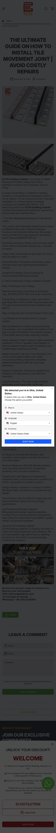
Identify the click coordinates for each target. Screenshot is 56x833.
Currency (12, 428)
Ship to (11, 408)
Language (12, 418)
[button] (28, 412)
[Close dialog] (52, 388)
